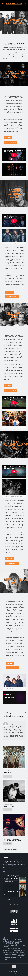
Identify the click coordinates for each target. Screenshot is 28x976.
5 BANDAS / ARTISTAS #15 (12, 840)
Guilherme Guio (13, 723)
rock (3, 957)
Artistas (6, 947)
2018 (5, 943)
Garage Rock (17, 954)
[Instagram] (15, 973)
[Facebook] (13, 973)
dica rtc (4, 952)
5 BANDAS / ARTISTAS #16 (12, 806)
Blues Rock (9, 948)
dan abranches (21, 950)
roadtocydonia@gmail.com (11, 864)
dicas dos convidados (10, 952)
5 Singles (20, 941)
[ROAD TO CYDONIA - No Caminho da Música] (14, 3)
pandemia (15, 956)
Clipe (21, 948)
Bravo (13, 948)
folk (13, 954)
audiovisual (15, 946)
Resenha (20, 956)
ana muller (10, 945)
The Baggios (5, 959)
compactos (11, 950)
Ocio (11, 956)
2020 (13, 942)
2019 (9, 943)
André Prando (19, 945)
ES (6, 953)
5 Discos (13, 941)
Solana (22, 957)
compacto (6, 950)
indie (22, 954)
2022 (21, 943)
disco (18, 951)
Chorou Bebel (17, 948)
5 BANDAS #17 (8, 772)
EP (3, 954)
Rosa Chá (18, 957)
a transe (11, 947)
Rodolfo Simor (10, 957)
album (5, 945)
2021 (18, 943)
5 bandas (7, 939)
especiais (9, 954)
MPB (8, 956)
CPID (19, 971)
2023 (24, 943)
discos (22, 952)
